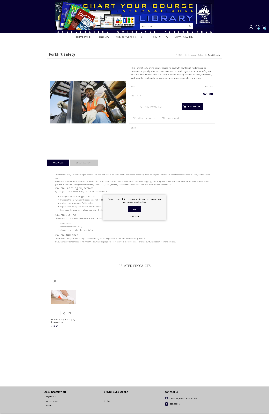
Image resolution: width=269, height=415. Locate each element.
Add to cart (57, 313)
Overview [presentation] (58, 162)
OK (134, 209)
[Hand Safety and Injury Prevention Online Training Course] (63, 297)
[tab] (58, 163)
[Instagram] (107, 401)
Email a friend (172, 118)
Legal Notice (51, 396)
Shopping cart (264, 27)
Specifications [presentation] (84, 162)
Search (190, 26)
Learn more (134, 216)
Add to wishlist (70, 313)
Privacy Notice (52, 401)
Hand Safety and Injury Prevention (63, 321)
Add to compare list (146, 118)
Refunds (50, 405)
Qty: (133, 95)
